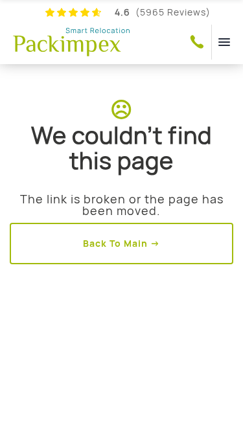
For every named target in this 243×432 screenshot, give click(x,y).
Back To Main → (121, 243)
